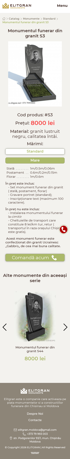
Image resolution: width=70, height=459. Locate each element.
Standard (49, 18)
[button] (4, 327)
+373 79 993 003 (37, 433)
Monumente (31, 18)
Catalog (14, 18)
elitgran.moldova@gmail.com (37, 429)
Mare (35, 160)
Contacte (35, 420)
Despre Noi (35, 413)
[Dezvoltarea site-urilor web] (35, 453)
